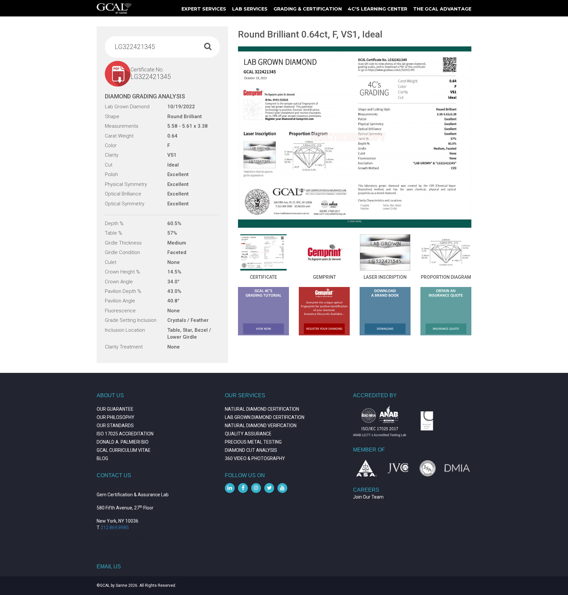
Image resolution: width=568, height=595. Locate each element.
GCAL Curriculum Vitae (124, 450)
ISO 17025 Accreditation (125, 433)
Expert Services (203, 9)
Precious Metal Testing (253, 442)
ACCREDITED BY (375, 395)
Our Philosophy (115, 417)
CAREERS (366, 490)
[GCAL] (114, 8)
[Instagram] (256, 488)
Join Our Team (368, 497)
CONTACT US (114, 475)
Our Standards (115, 425)
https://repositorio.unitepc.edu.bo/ (132, 537)
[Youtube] (282, 488)
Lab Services (250, 9)
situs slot (106, 547)
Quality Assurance (248, 433)
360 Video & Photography (255, 458)
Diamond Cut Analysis (251, 450)
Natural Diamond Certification (262, 409)
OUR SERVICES (245, 395)
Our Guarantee (115, 409)
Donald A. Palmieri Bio (123, 442)
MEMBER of (369, 450)
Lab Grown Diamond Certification (264, 417)
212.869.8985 (115, 527)
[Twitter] (269, 488)
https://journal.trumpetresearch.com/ (136, 557)
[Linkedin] (230, 488)
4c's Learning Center (377, 9)
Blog (102, 458)
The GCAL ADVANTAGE (442, 9)
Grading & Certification (307, 9)
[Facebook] (243, 488)
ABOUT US (110, 395)
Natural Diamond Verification (260, 425)
